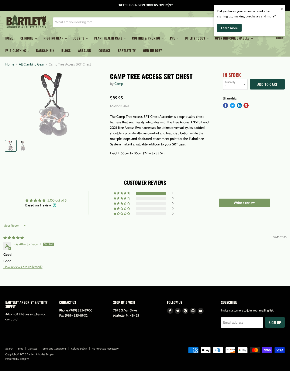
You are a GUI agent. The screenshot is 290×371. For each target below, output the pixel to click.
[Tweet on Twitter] (232, 105)
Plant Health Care (108, 38)
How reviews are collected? (22, 267)
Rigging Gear (54, 38)
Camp (118, 84)
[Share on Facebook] (225, 105)
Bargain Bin (45, 50)
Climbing (27, 38)
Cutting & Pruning (146, 38)
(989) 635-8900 (80, 310)
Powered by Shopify (17, 358)
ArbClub (84, 50)
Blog (20, 348)
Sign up (275, 322)
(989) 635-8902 (76, 315)
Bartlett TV (127, 50)
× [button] (282, 8)
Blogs (66, 50)
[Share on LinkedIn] (239, 105)
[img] (13, 238)
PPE (173, 38)
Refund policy (79, 348)
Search (9, 348)
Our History (152, 50)
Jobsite (79, 38)
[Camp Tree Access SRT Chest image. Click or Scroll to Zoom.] (54, 104)
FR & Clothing (16, 50)
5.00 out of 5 (57, 200)
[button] (122, 193)
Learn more (229, 28)
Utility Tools (195, 38)
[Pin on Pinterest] (246, 105)
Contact (105, 50)
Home (9, 38)
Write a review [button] (244, 203)
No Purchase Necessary (105, 348)
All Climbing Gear (31, 64)
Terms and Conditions (53, 348)
